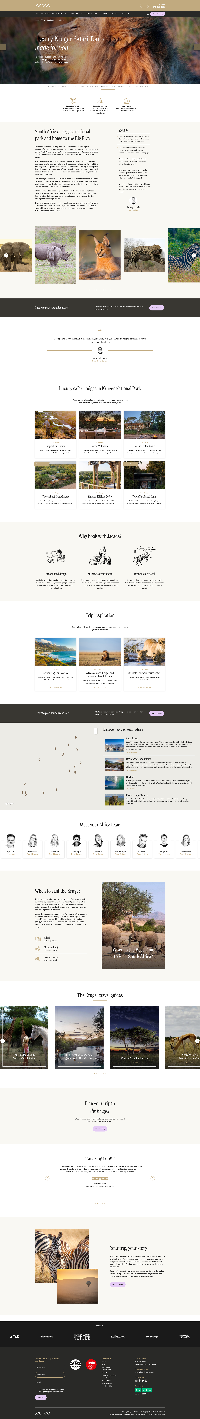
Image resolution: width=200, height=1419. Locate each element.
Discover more (131, 752)
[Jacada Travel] (42, 6)
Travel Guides (143, 86)
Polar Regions (107, 1383)
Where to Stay (70, 86)
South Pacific (107, 1386)
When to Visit (125, 86)
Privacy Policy (126, 1411)
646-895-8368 (159, 7)
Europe (104, 1372)
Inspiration (91, 14)
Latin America (107, 1378)
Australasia (106, 1367)
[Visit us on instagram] (145, 1381)
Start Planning (158, 14)
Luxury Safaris (60, 14)
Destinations (42, 14)
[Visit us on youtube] (139, 1381)
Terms (136, 1411)
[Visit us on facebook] (136, 1381)
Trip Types (76, 14)
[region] (51, 766)
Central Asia (106, 1370)
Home (37, 20)
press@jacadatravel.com (144, 1372)
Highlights (53, 86)
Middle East (106, 1380)
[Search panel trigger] (147, 14)
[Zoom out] (95, 732)
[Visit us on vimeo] (142, 1381)
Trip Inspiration (89, 86)
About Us (125, 14)
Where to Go (108, 86)
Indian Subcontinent (109, 1375)
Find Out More (117, 1284)
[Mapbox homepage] (9, 803)
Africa (43, 20)
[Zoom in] (95, 729)
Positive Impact (109, 14)
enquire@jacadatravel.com (145, 1364)
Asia (103, 1364)
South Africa (51, 20)
